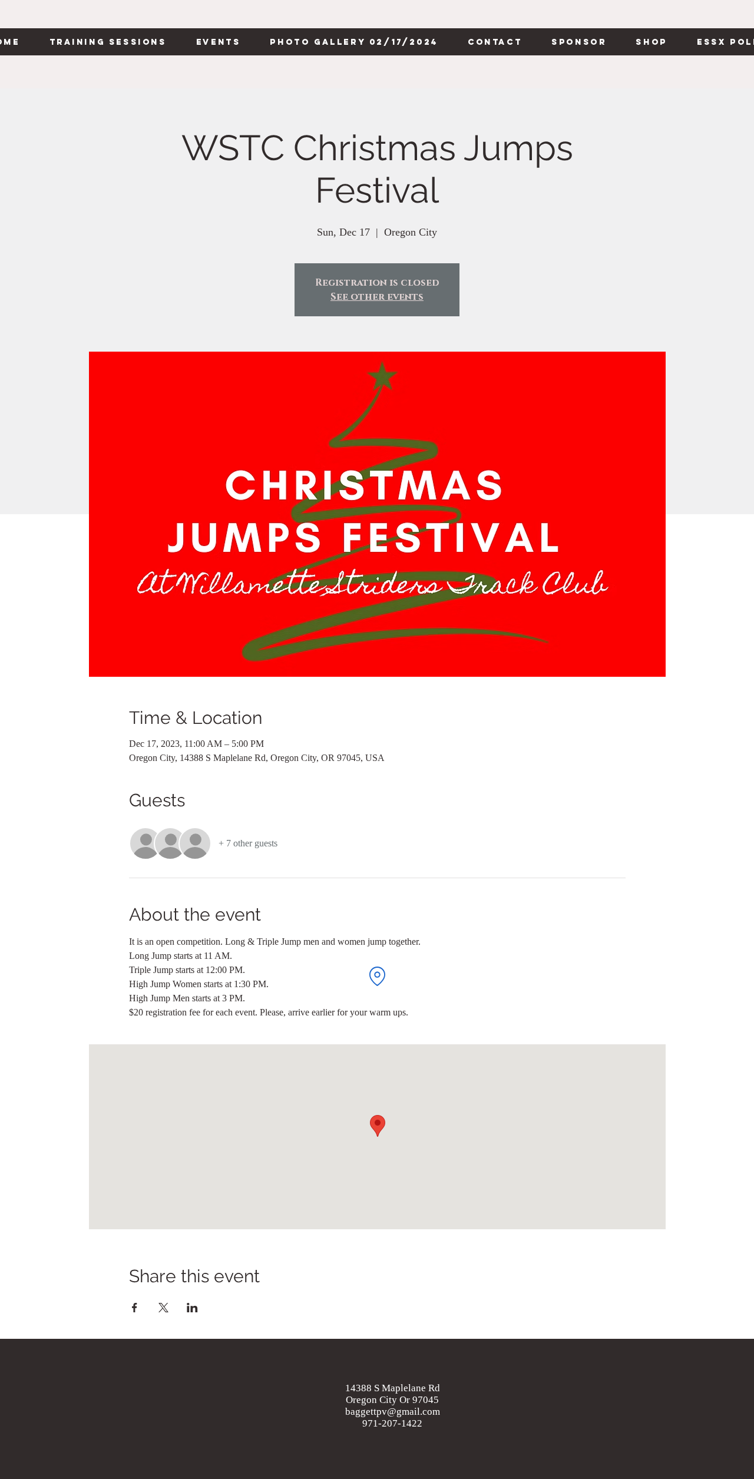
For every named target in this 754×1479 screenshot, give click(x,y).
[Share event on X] (163, 1307)
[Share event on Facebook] (134, 1307)
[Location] (377, 976)
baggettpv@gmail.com (392, 1411)
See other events (377, 296)
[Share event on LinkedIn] (192, 1307)
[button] (107, 41)
